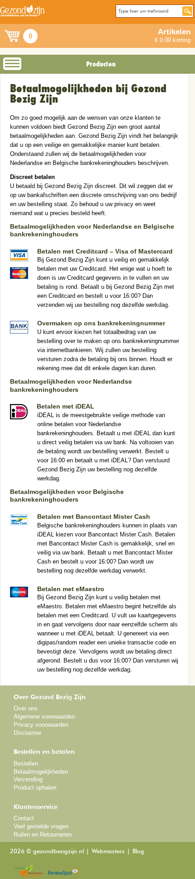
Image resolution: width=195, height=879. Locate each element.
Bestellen (26, 763)
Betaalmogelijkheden (41, 771)
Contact (24, 818)
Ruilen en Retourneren (43, 834)
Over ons (26, 708)
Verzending (28, 779)
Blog (138, 852)
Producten (101, 64)
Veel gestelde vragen (41, 826)
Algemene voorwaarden (44, 716)
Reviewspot (63, 871)
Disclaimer (27, 732)
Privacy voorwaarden (41, 724)
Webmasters (108, 852)
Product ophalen (35, 787)
